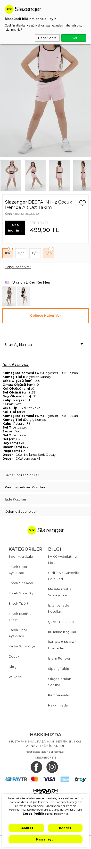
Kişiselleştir (45, 839)
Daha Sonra (47, 38)
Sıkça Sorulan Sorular (59, 682)
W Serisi (15, 677)
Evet (73, 38)
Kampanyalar (59, 695)
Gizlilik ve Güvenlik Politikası (63, 576)
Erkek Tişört (18, 603)
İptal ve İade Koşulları (58, 608)
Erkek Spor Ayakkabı (17, 570)
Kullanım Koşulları (62, 632)
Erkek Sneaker (21, 583)
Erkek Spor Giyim (23, 593)
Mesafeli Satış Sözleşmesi (59, 592)
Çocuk (14, 656)
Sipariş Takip (58, 668)
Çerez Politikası (61, 622)
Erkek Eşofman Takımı (21, 617)
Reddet (65, 828)
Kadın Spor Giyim (22, 646)
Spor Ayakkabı (20, 556)
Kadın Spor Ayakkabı (17, 633)
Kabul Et (26, 828)
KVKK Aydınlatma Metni (62, 559)
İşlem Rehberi (60, 658)
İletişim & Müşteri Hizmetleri (62, 645)
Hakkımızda (58, 705)
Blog (12, 667)
